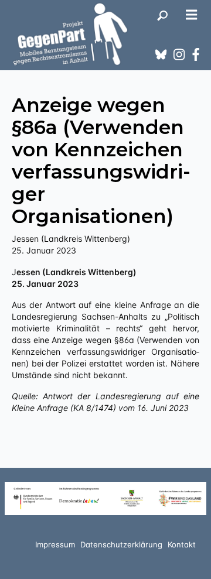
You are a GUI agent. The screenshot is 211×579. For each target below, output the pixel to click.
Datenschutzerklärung (121, 544)
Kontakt (182, 544)
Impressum (55, 544)
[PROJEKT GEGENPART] (70, 34)
